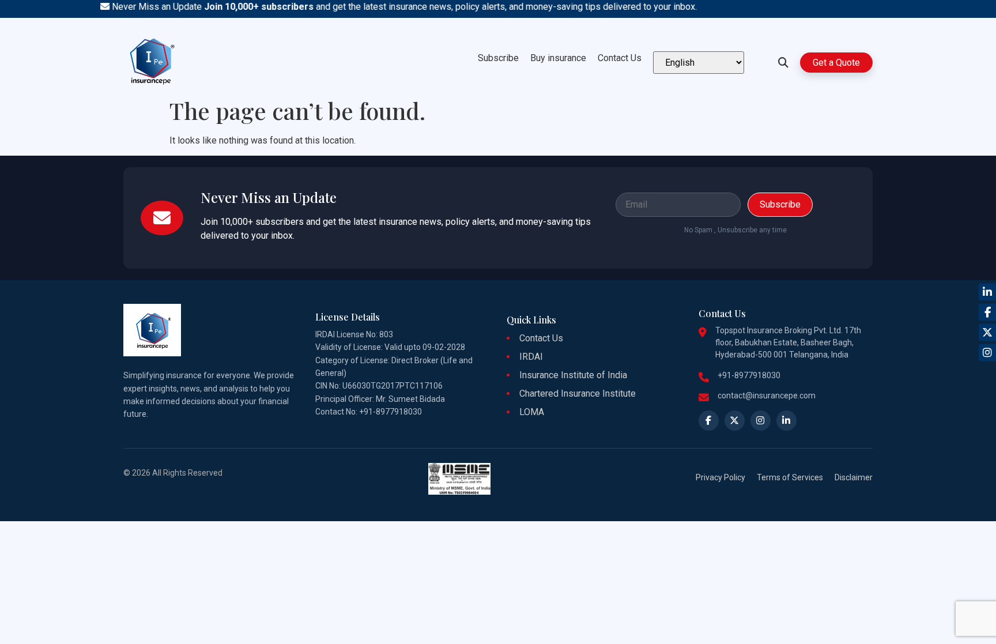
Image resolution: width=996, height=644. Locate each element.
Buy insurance (558, 57)
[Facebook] (987, 312)
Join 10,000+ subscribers (251, 6)
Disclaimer (854, 477)
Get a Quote (836, 62)
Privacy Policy (720, 477)
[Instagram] (987, 352)
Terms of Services (790, 477)
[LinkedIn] (987, 291)
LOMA (531, 411)
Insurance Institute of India (573, 375)
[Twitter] (987, 332)
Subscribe (498, 57)
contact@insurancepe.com (767, 395)
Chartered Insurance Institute (577, 393)
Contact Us (620, 57)
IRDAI (531, 356)
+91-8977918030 (749, 375)
